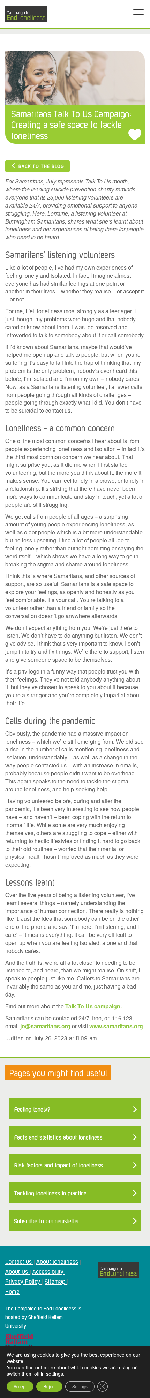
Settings (80, 1386)
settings (54, 1373)
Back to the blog (40, 166)
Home (12, 1291)
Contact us (19, 1261)
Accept (20, 1386)
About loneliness (57, 1261)
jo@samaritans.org (45, 1026)
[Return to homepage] (26, 14)
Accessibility (48, 1271)
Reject (49, 1386)
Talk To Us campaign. (93, 1006)
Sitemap (56, 1281)
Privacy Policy (23, 1281)
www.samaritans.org (116, 1026)
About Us (17, 1271)
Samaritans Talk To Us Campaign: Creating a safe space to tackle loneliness (71, 124)
